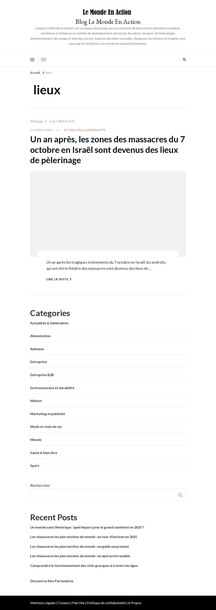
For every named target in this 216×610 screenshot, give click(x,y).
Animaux (37, 349)
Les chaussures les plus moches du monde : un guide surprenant (79, 546)
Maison (36, 401)
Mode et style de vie (46, 426)
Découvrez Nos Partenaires (51, 581)
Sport (34, 465)
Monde (35, 440)
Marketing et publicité (47, 414)
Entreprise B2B (42, 375)
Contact (64, 603)
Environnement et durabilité (52, 388)
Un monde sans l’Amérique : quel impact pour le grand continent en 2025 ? (87, 527)
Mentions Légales (43, 603)
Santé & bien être (43, 453)
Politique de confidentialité (106, 603)
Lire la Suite (57, 279)
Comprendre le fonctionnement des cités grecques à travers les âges (84, 565)
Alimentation (40, 336)
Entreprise (38, 362)
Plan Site (78, 603)
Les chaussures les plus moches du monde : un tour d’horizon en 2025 (83, 537)
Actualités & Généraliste (84, 130)
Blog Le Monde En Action (108, 21)
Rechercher (40, 485)
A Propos (135, 603)
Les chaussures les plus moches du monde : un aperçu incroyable (80, 556)
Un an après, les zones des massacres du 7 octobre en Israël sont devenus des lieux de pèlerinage (107, 149)
